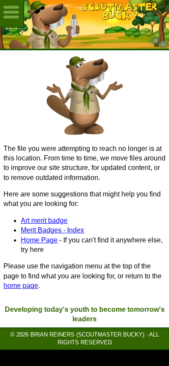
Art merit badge (44, 220)
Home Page (39, 240)
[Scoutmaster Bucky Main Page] (84, 24)
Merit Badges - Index (52, 230)
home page (20, 285)
